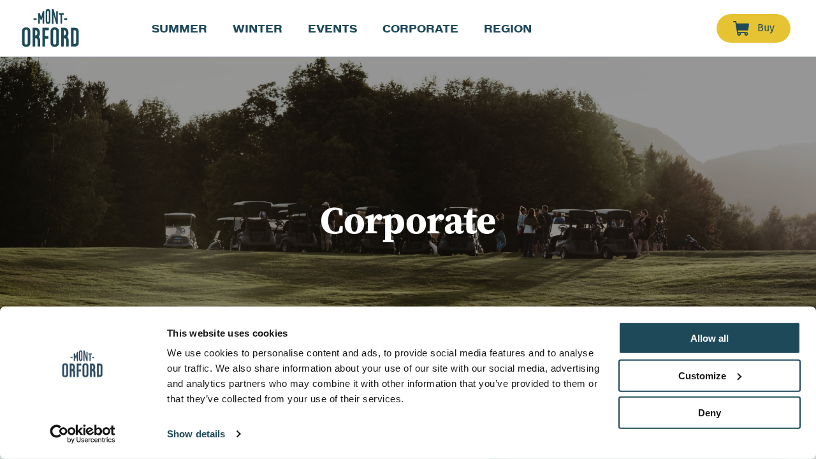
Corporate (420, 28)
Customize (702, 375)
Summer (179, 28)
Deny (709, 412)
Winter (257, 28)
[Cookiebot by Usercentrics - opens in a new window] (82, 434)
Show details (196, 433)
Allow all (709, 338)
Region (508, 28)
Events (332, 28)
